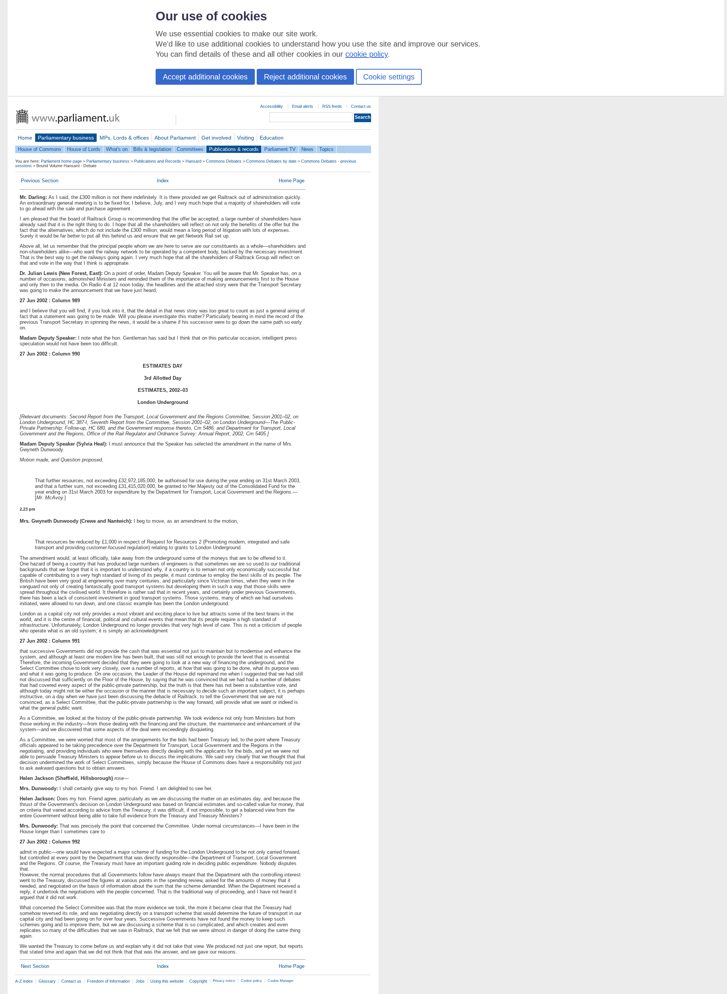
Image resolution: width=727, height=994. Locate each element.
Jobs (140, 981)
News (307, 149)
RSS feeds (332, 106)
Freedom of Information (108, 981)
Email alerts (302, 106)
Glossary (47, 981)
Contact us (361, 106)
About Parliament (175, 138)
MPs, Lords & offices (124, 138)
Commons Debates (224, 161)
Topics (326, 149)
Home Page (291, 180)
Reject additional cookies (305, 77)
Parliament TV (280, 149)
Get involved (216, 138)
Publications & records (234, 149)
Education (272, 138)
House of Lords (83, 149)
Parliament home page (61, 161)
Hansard (193, 161)
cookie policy (366, 54)
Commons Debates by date (271, 161)
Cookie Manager (280, 981)
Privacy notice (224, 981)
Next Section (35, 966)
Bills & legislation (152, 149)
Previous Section (39, 180)
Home (25, 138)
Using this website (167, 981)
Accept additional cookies (205, 77)
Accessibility (271, 106)
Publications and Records (157, 161)
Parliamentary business (66, 138)
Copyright (198, 981)
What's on (117, 149)
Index (163, 180)
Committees (190, 149)
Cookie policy (251, 981)
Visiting (245, 138)
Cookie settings (389, 77)
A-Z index (24, 981)
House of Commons (39, 149)
